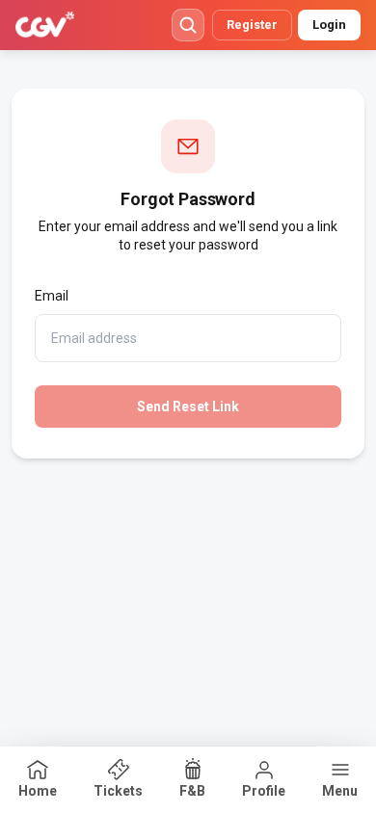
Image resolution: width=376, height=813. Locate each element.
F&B (192, 791)
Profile (263, 791)
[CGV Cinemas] (44, 25)
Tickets (118, 791)
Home (37, 791)
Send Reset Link (188, 406)
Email (51, 295)
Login (329, 24)
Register (252, 24)
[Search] (188, 25)
